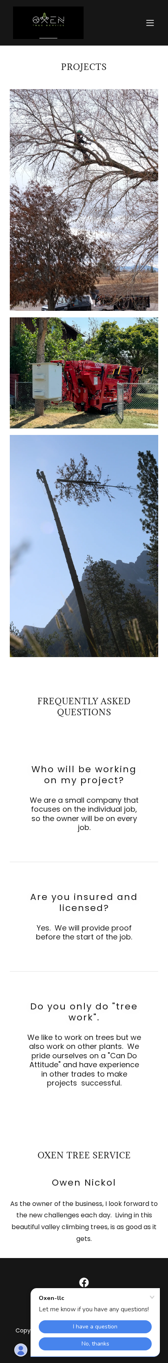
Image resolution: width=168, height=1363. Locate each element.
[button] (150, 23)
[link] (48, 23)
